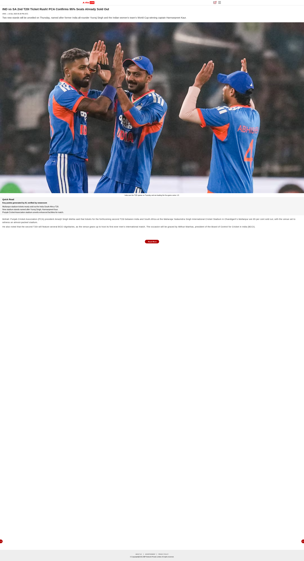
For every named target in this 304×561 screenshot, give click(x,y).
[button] (219, 2)
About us (138, 554)
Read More (152, 242)
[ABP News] (302, 541)
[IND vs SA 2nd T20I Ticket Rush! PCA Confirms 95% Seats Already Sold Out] (152, 107)
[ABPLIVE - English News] (88, 2)
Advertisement (150, 554)
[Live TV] (215, 1)
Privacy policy (163, 554)
